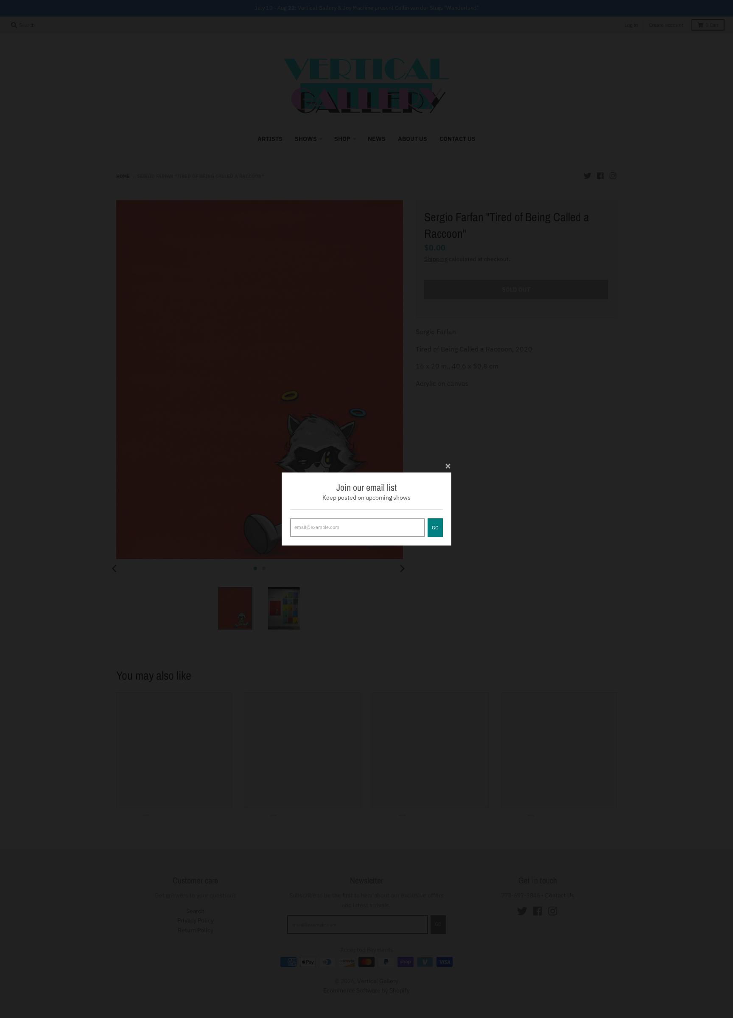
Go (435, 528)
